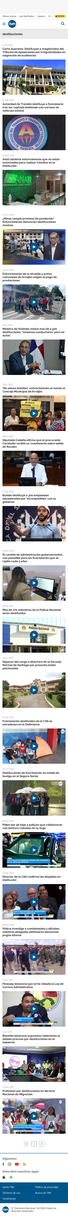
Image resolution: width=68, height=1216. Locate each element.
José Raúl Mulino (26, 16)
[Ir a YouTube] (17, 1164)
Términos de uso (11, 1192)
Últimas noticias (9, 16)
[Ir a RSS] (25, 1164)
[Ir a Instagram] (10, 1164)
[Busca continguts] (62, 24)
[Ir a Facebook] (3, 1164)
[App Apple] (4, 1177)
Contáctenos (9, 1198)
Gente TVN (8, 1187)
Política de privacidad (46, 1187)
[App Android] (11, 1177)
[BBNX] (5, 1209)
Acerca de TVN (43, 1192)
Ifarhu (50, 16)
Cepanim (41, 16)
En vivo (61, 16)
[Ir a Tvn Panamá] (32, 24)
